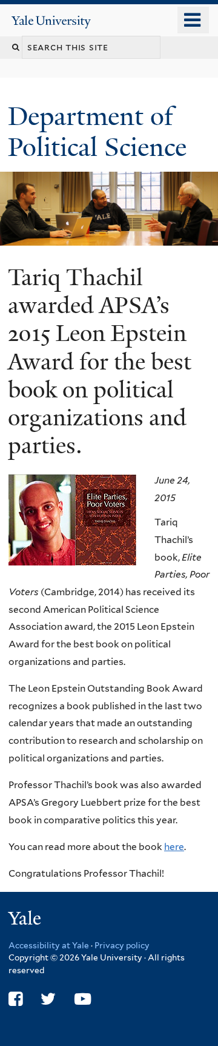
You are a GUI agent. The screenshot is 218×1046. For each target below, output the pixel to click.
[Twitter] (48, 999)
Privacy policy (122, 945)
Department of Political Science (100, 131)
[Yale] (26, 920)
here (174, 846)
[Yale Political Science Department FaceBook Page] (15, 999)
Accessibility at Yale (48, 945)
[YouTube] (82, 999)
